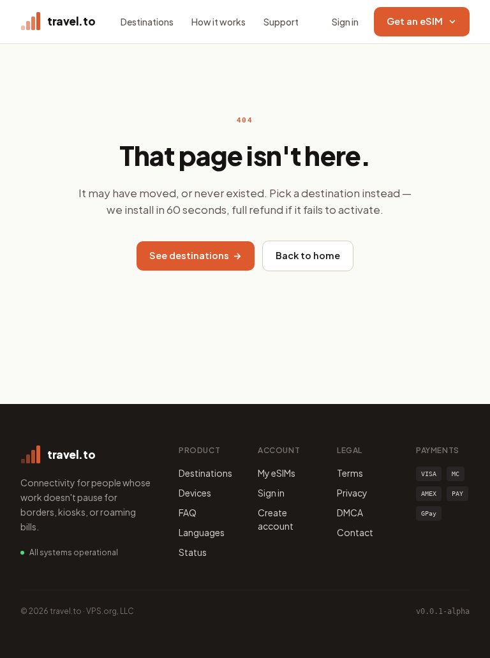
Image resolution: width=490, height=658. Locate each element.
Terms (350, 473)
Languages (202, 532)
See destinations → (195, 255)
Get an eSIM (415, 21)
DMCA (350, 512)
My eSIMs (276, 473)
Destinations (147, 21)
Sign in (345, 21)
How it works (218, 21)
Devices (195, 492)
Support (281, 21)
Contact (355, 532)
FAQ (188, 512)
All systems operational (73, 552)
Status (193, 552)
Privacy (352, 492)
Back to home (308, 255)
